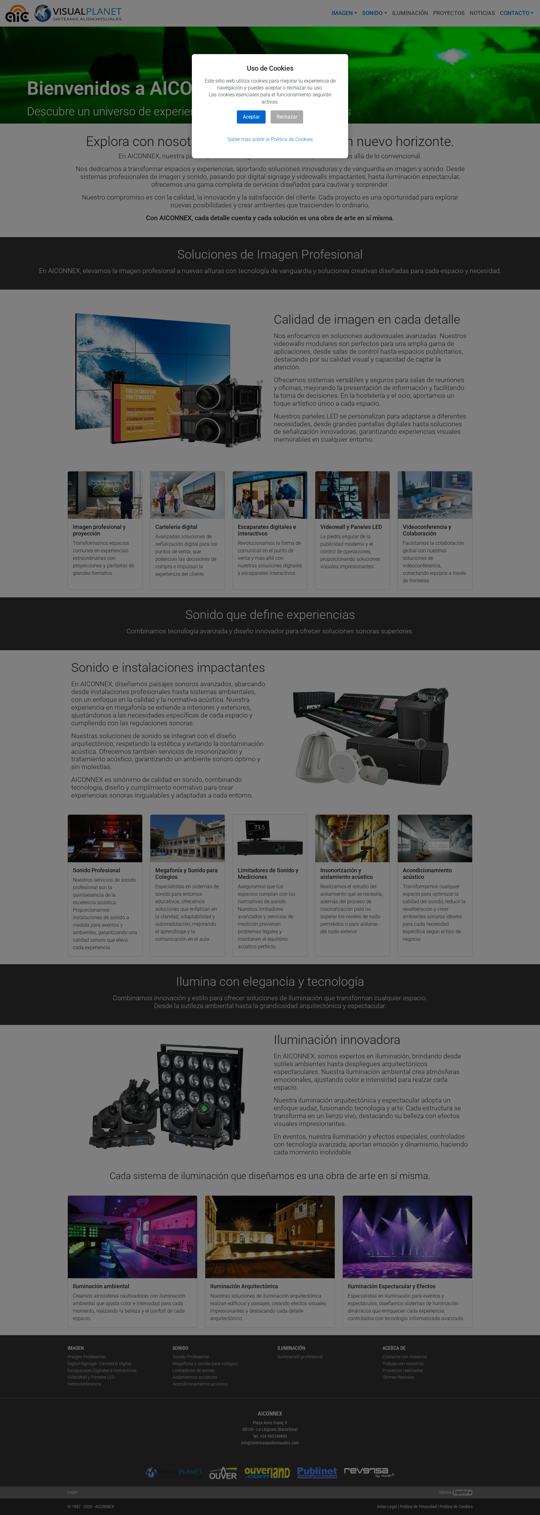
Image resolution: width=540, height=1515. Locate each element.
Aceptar (251, 117)
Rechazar (287, 117)
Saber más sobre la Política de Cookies (270, 139)
